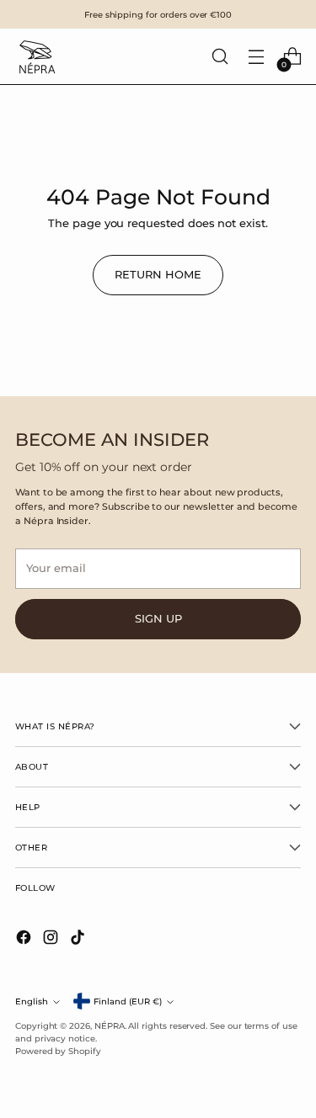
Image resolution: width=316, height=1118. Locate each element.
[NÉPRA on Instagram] (52, 939)
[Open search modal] (219, 57)
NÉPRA (109, 1025)
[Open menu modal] (255, 57)
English (31, 1001)
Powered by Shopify (58, 1051)
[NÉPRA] (36, 56)
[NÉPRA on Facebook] (25, 939)
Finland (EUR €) (128, 1001)
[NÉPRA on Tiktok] (79, 939)
